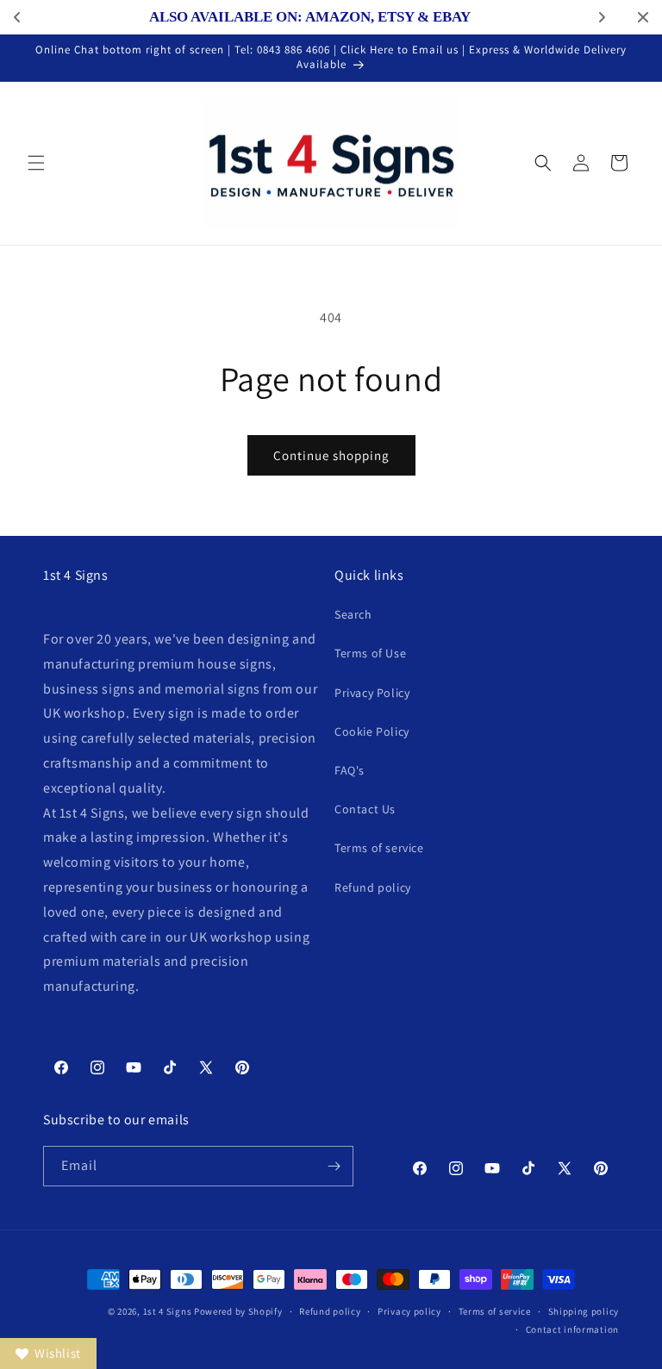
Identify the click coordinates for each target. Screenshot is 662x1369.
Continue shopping (331, 455)
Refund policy (372, 887)
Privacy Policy (371, 692)
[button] (36, 163)
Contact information (572, 1329)
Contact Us (365, 809)
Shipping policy (584, 1311)
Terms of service (379, 848)
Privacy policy (409, 1311)
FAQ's (349, 770)
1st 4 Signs (167, 1311)
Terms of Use (370, 653)
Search (353, 614)
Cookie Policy (371, 731)
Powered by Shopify (238, 1311)
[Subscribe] (334, 1166)
